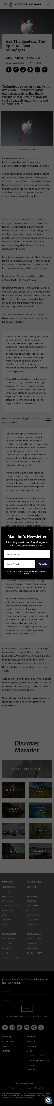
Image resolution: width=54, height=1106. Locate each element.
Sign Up (43, 564)
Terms (34, 571)
